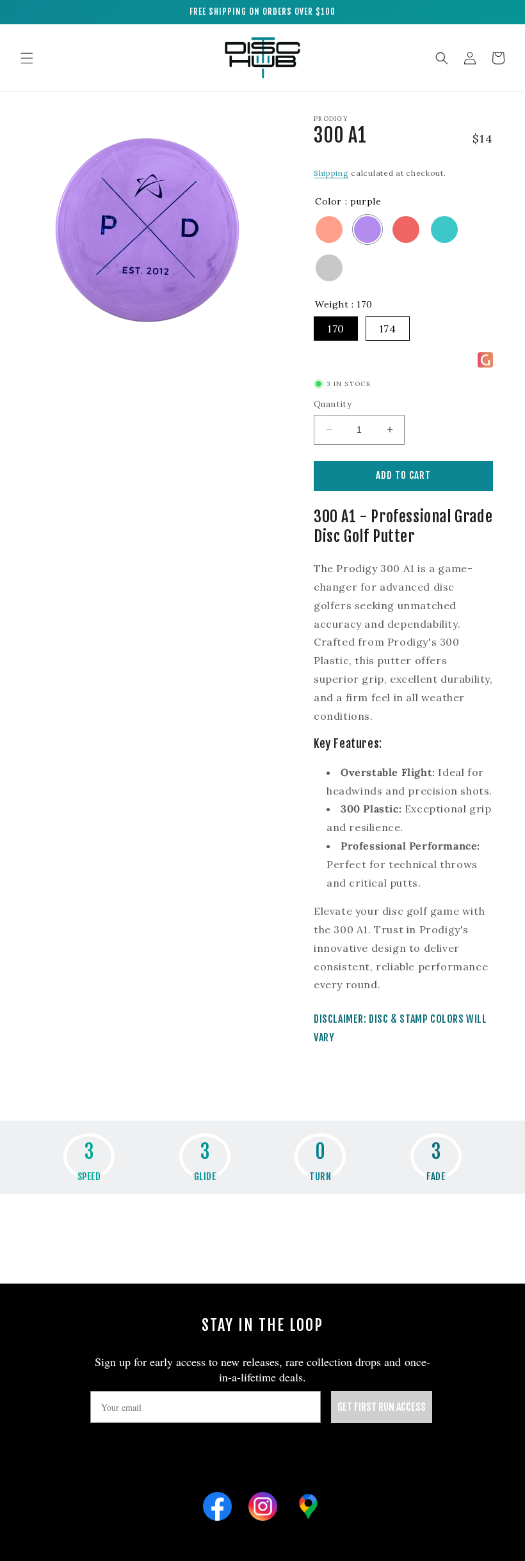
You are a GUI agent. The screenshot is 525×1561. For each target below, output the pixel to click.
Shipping (331, 173)
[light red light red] (406, 229)
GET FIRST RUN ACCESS (381, 1407)
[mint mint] (444, 229)
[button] (27, 58)
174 (387, 328)
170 (335, 328)
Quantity (332, 404)
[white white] (329, 267)
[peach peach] (329, 229)
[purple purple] (367, 229)
